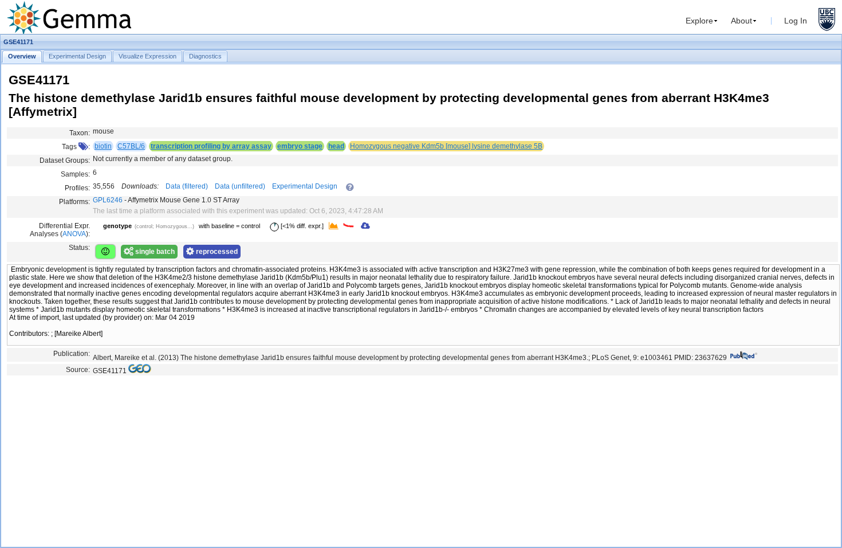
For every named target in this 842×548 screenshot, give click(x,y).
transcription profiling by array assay (211, 146)
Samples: (75, 174)
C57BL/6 (131, 146)
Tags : (76, 147)
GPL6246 (108, 200)
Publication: (71, 354)
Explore (699, 20)
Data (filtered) (187, 186)
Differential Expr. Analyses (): (60, 230)
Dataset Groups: (65, 160)
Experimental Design (304, 186)
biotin (103, 146)
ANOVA (74, 234)
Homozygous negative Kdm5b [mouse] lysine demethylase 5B (446, 146)
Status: (79, 248)
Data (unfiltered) (240, 186)
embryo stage (299, 146)
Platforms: (74, 202)
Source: (78, 370)
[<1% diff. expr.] (301, 225)
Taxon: (79, 133)
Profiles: (77, 188)
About (741, 20)
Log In (795, 20)
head (336, 146)
